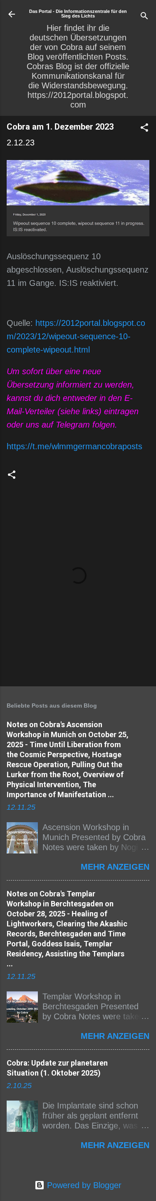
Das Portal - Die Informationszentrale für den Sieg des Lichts (78, 13)
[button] (144, 129)
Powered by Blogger (83, 1185)
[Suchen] (144, 17)
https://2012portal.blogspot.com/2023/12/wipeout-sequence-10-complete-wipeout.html (76, 336)
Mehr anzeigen (115, 866)
